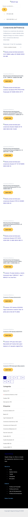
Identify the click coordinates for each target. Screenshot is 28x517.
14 (22, 377)
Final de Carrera (8, 432)
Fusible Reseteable (8, 439)
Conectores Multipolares (10, 429)
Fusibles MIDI (7, 443)
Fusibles (6, 398)
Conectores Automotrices (10, 421)
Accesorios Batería (8, 410)
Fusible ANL (7, 436)
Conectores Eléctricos (10, 394)
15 (4, 381)
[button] (14, 24)
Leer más (8, 81)
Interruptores (7, 402)
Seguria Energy (9, 454)
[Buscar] (4, 9)
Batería (5, 414)
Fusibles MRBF (7, 447)
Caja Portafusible (8, 418)
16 (8, 381)
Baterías (6, 391)
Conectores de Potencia (10, 425)
